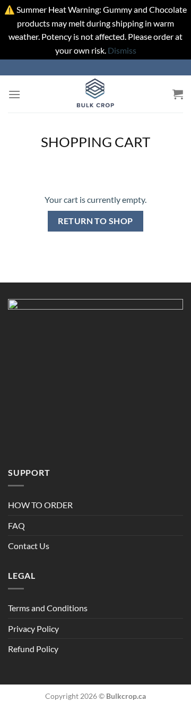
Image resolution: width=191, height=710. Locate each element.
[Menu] (14, 94)
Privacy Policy (33, 628)
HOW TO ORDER (40, 505)
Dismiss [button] (122, 50)
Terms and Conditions (48, 608)
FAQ (16, 525)
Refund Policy (33, 649)
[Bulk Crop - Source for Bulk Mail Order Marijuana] (95, 94)
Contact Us (28, 546)
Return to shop (95, 221)
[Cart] (177, 94)
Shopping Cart (95, 142)
